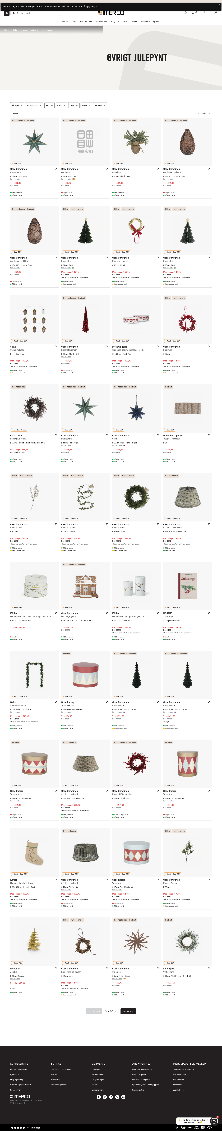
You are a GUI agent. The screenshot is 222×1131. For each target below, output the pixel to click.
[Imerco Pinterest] (117, 1097)
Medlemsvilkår (178, 1079)
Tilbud (74, 21)
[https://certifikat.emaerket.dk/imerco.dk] (209, 1127)
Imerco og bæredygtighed (142, 1069)
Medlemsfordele (179, 1074)
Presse (94, 1085)
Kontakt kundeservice (18, 1069)
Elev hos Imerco (98, 1074)
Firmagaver (96, 1069)
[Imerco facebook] (99, 1097)
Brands (65, 21)
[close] (219, 5)
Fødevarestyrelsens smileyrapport (145, 1085)
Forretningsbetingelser (141, 1079)
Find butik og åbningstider (61, 1069)
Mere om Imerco (98, 1090)
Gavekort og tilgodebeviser (20, 1085)
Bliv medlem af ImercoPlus (183, 1069)
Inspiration (145, 21)
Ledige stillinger (98, 1079)
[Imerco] (43, 1096)
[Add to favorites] (56, 168)
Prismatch (55, 1074)
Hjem (6, 30)
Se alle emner (15, 1090)
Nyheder (156, 21)
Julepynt (34, 30)
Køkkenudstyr (86, 21)
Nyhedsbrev (177, 1085)
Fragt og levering (16, 1079)
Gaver (134, 21)
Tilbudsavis (55, 1079)
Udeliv (126, 21)
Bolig (113, 21)
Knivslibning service (59, 1085)
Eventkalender (178, 1090)
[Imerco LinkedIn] (123, 1097)
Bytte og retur (15, 1074)
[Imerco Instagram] (105, 1097)
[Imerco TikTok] (111, 1097)
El (119, 21)
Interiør (24, 30)
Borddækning (101, 21)
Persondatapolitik (139, 1074)
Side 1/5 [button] (109, 1011)
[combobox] (111, 1011)
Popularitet (202, 113)
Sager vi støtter (138, 1090)
